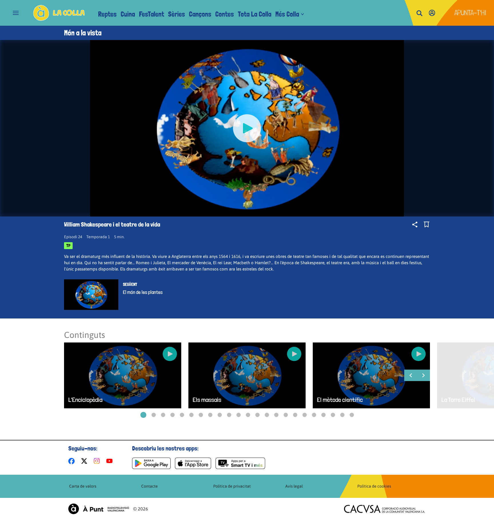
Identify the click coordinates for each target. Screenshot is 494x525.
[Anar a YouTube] (110, 461)
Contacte (149, 486)
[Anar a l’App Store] (193, 463)
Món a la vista (82, 33)
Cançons (200, 14)
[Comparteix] (414, 224)
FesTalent (151, 14)
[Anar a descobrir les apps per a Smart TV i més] (240, 463)
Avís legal (294, 486)
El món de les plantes (143, 292)
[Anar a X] (85, 461)
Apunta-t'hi (470, 13)
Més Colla (287, 14)
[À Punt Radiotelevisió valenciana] (98, 509)
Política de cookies (374, 486)
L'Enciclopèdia (85, 399)
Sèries (176, 14)
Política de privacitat (232, 486)
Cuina (128, 14)
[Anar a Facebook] (72, 461)
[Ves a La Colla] (59, 13)
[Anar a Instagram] (98, 461)
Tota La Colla (254, 14)
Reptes (107, 14)
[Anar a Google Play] (151, 463)
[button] (143, 415)
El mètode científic (340, 399)
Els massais (207, 399)
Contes (224, 14)
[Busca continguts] (419, 13)
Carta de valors (82, 486)
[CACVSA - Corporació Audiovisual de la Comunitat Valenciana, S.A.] (384, 509)
